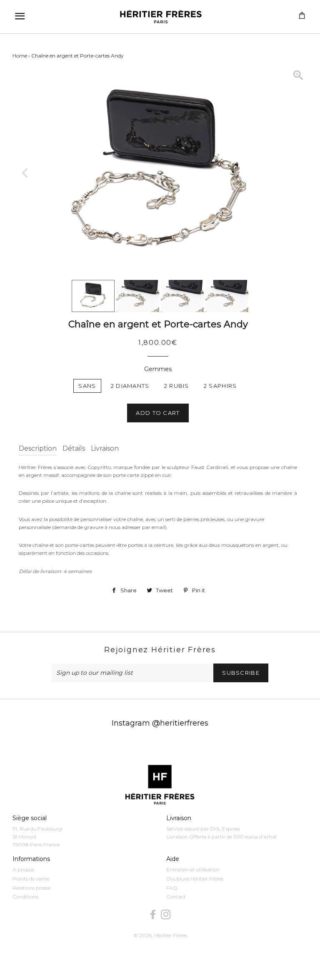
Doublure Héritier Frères (194, 879)
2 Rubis (176, 385)
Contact (176, 896)
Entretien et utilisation (193, 869)
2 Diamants (130, 385)
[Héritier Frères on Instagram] (166, 915)
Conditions (25, 896)
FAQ (172, 888)
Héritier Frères (170, 935)
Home (19, 55)
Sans (87, 385)
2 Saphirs (220, 385)
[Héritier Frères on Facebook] (154, 915)
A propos (23, 869)
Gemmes (158, 369)
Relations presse (31, 888)
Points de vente (30, 879)
